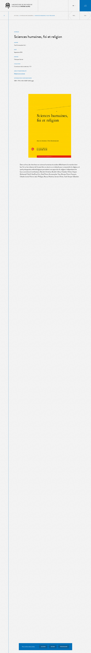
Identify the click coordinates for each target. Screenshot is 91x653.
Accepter (43, 646)
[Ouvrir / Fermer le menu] (85, 5)
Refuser (53, 646)
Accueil (16, 15)
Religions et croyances (19, 74)
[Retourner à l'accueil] (19, 6)
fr (73, 5)
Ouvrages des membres (26, 15)
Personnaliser (63, 646)
